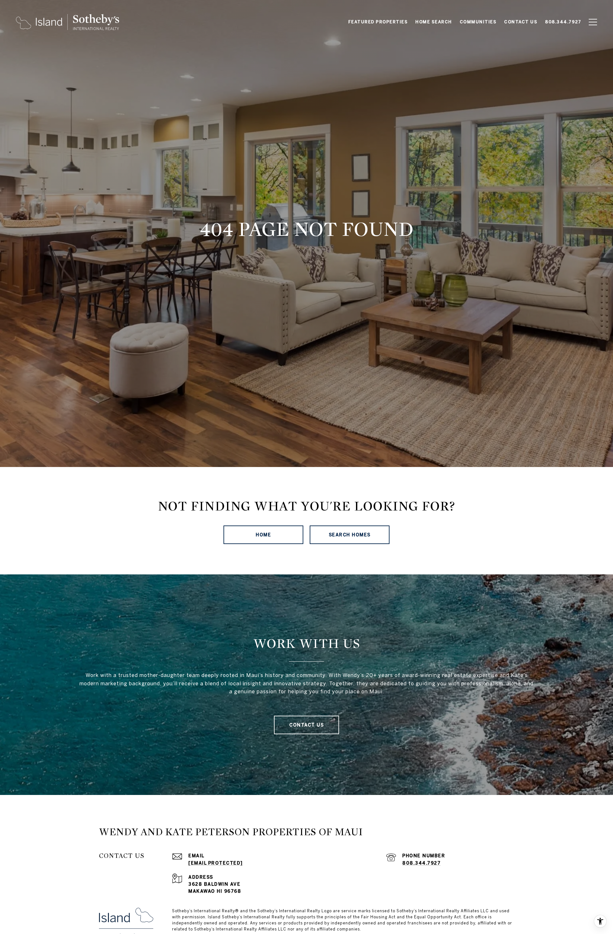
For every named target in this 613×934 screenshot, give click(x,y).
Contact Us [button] (306, 725)
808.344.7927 (421, 863)
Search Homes (350, 534)
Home (263, 534)
